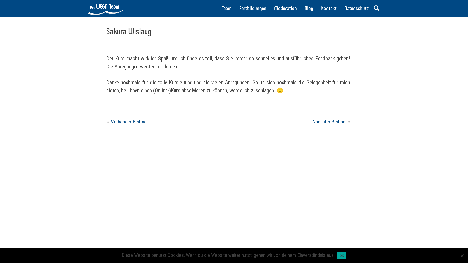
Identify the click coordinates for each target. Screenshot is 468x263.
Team (227, 8)
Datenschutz (356, 8)
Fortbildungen (252, 8)
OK (342, 256)
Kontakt (329, 8)
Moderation (285, 8)
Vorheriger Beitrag (128, 122)
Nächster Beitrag (328, 122)
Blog (309, 8)
